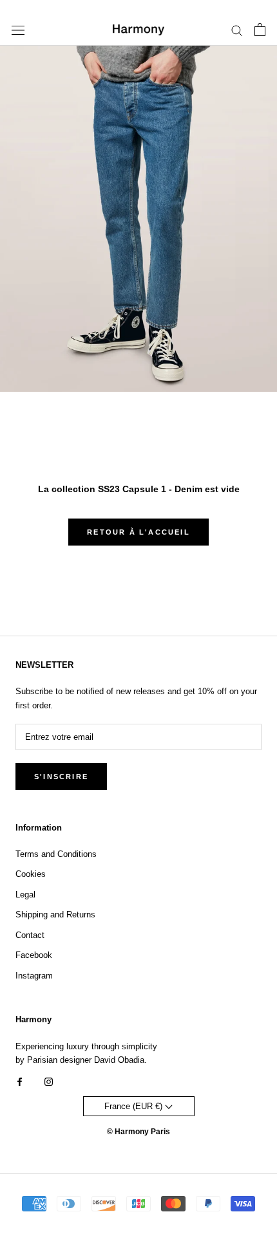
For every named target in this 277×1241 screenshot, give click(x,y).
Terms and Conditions (56, 854)
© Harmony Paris (138, 1131)
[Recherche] (237, 29)
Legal (25, 894)
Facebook (33, 955)
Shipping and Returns (55, 914)
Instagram (34, 975)
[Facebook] (19, 1081)
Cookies (30, 874)
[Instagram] (48, 1081)
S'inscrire (61, 776)
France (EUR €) (134, 1106)
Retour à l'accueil (138, 532)
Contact (29, 935)
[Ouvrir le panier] (259, 29)
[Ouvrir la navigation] (18, 30)
